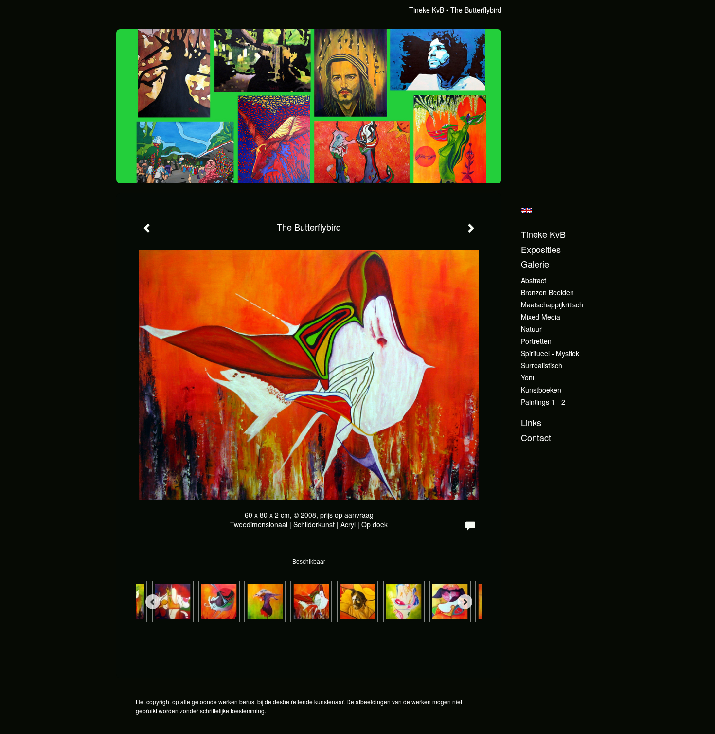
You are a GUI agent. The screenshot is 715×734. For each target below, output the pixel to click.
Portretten (536, 341)
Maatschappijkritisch (552, 304)
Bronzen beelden (547, 292)
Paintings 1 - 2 (543, 402)
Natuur (531, 329)
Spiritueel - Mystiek (550, 353)
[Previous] (152, 601)
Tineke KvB (426, 10)
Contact (536, 437)
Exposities (541, 249)
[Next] (465, 601)
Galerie (535, 264)
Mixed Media (540, 317)
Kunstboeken (541, 389)
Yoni (527, 377)
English (526, 211)
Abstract (533, 280)
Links (531, 422)
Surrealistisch (541, 365)
